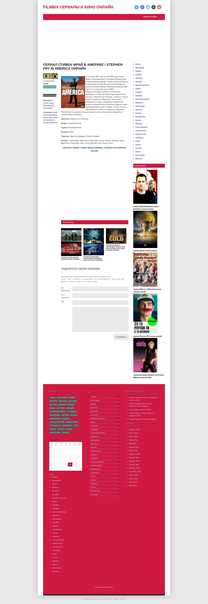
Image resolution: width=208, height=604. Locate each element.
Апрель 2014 (134, 447)
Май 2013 (133, 486)
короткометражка (142, 99)
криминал (139, 102)
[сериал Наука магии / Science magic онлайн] (71, 255)
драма (137, 88)
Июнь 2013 (133, 482)
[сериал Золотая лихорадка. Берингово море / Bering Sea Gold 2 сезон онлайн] (116, 243)
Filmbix (45, 83)
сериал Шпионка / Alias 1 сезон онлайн (49, 105)
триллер (138, 148)
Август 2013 (133, 475)
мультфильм (140, 116)
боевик (138, 71)
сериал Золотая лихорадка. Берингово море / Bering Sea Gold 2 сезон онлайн (115, 247)
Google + (153, 7)
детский (138, 81)
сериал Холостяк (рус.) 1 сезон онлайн (61, 65)
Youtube (159, 7)
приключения (140, 130)
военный (63, 401)
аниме (52, 398)
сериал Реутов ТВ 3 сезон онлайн (74, 57)
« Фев (51, 474)
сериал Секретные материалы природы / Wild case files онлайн (93, 258)
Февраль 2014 (134, 454)
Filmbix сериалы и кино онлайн (78, 7)
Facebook (142, 7)
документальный (50, 87)
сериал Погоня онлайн (70, 60)
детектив (138, 78)
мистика (138, 109)
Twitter (148, 7)
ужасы (137, 151)
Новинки (138, 123)
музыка (138, 113)
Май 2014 (133, 444)
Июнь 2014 (133, 440)
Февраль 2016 (134, 430)
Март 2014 (133, 451)
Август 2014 (133, 433)
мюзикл (138, 120)
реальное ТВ (140, 134)
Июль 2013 (133, 479)
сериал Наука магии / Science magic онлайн (70, 258)
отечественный (141, 127)
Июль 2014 (133, 437)
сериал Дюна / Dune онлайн (145, 250)
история (138, 92)
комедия (138, 95)
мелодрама (140, 106)
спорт (137, 141)
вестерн (138, 74)
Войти (116, 599)
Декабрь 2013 (134, 461)
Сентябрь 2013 (135, 472)
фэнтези (138, 158)
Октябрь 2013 (134, 468)
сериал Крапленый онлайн (56, 62)
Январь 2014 (134, 458)
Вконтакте (136, 7)
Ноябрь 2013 (134, 465)
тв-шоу (138, 144)
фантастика (140, 155)
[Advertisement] (104, 38)
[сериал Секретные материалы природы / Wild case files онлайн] (93, 255)
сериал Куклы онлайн (54, 68)
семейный (139, 137)
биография (62, 398)
